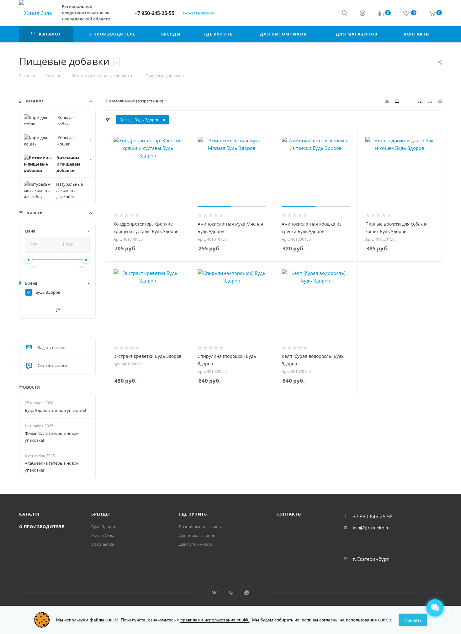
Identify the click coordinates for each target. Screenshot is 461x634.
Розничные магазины (200, 526)
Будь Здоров (103, 526)
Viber (230, 592)
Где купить (193, 514)
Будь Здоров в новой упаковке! (55, 410)
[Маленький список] (387, 101)
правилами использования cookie (215, 619)
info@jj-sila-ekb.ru (371, 527)
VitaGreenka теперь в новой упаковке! (52, 466)
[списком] (430, 101)
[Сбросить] (57, 310)
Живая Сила (102, 535)
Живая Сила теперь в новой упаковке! (52, 436)
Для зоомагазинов (197, 535)
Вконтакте (214, 592)
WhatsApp (246, 592)
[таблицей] (440, 101)
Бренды (100, 514)
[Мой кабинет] (362, 14)
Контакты (289, 514)
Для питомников (195, 544)
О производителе (41, 526)
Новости (29, 386)
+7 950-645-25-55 (154, 13)
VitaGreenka (102, 544)
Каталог (29, 514)
